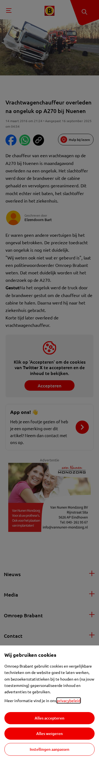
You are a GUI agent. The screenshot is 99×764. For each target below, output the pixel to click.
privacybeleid (68, 700)
